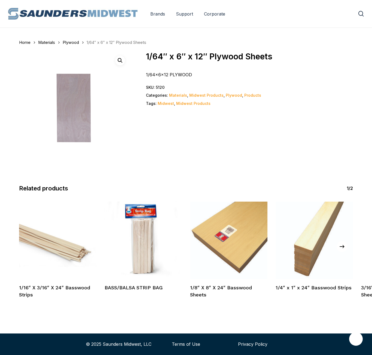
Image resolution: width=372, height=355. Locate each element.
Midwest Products (206, 95)
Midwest (166, 103)
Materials (46, 42)
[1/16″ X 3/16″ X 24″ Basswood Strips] (57, 240)
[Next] (342, 246)
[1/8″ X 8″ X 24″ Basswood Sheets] (228, 240)
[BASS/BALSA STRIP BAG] (143, 240)
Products (252, 95)
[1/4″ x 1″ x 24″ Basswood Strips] (314, 240)
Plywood (71, 42)
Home (25, 42)
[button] (120, 60)
